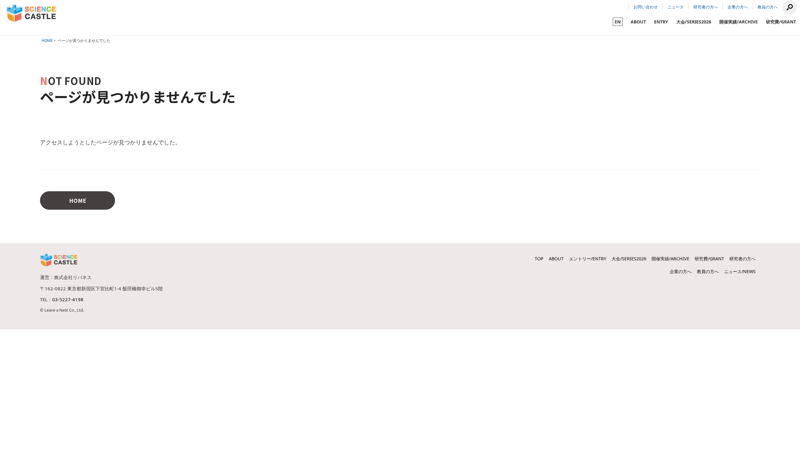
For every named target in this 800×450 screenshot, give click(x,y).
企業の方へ (738, 7)
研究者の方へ (705, 7)
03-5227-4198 (67, 299)
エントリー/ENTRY (587, 259)
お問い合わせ (645, 7)
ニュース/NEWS (740, 271)
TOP (539, 259)
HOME (47, 40)
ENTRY (661, 22)
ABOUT (638, 22)
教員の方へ (768, 7)
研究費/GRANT (781, 22)
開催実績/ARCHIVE (738, 22)
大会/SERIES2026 (693, 22)
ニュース (676, 7)
